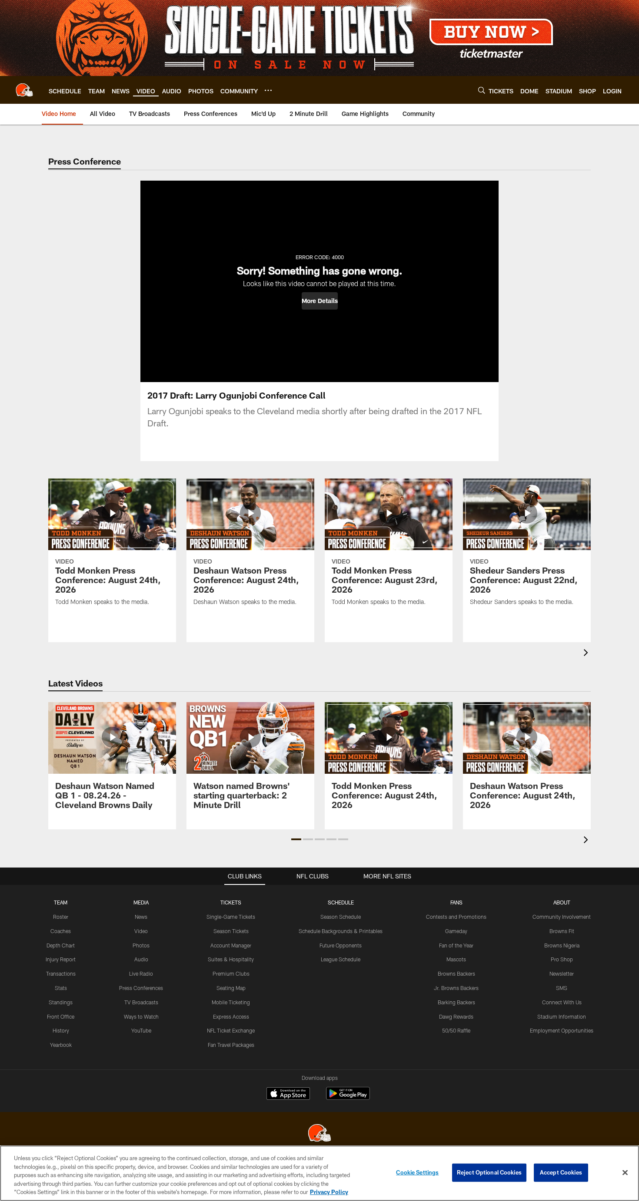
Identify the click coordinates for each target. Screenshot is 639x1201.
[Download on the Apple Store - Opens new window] (288, 1094)
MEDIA (141, 902)
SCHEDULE (341, 902)
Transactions (61, 973)
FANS (456, 902)
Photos (141, 945)
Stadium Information (561, 1016)
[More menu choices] (268, 90)
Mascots (456, 959)
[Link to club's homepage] (24, 89)
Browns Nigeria (561, 945)
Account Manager (230, 945)
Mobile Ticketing (231, 1002)
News (141, 917)
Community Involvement (561, 917)
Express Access (231, 1016)
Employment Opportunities (561, 1030)
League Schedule (340, 959)
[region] (319, 1173)
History (61, 1030)
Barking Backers (456, 1002)
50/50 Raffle (456, 1030)
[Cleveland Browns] (319, 1134)
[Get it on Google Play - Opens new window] (347, 1098)
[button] (320, 301)
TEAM (60, 902)
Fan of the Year (456, 945)
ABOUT (561, 902)
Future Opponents (341, 945)
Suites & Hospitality (231, 959)
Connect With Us (562, 1002)
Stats (61, 988)
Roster (60, 917)
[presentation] (587, 653)
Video (141, 931)
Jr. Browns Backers (456, 988)
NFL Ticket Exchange (231, 1030)
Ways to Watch (141, 1016)
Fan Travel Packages (231, 1045)
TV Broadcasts (141, 1002)
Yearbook (61, 1045)
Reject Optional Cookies (489, 1172)
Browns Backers (456, 973)
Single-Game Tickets (230, 917)
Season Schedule (340, 917)
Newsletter (561, 973)
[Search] (481, 90)
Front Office (60, 1016)
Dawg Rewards (456, 1016)
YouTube (141, 1030)
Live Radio (141, 973)
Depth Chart (61, 945)
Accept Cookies (561, 1172)
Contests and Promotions (456, 917)
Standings (61, 1002)
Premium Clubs (231, 973)
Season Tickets (231, 931)
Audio (141, 959)
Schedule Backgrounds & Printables (341, 931)
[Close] (625, 1172)
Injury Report (61, 959)
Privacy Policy (329, 1191)
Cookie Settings (417, 1172)
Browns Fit (561, 931)
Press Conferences (141, 988)
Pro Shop (562, 959)
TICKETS (230, 902)
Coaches (60, 931)
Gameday (456, 931)
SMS (561, 988)
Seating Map (231, 988)
